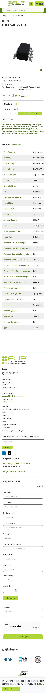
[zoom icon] (40, 70)
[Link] (4, 453)
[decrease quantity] (6, 113)
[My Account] (31, 4)
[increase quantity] (15, 113)
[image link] (8, 660)
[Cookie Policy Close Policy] (42, 680)
